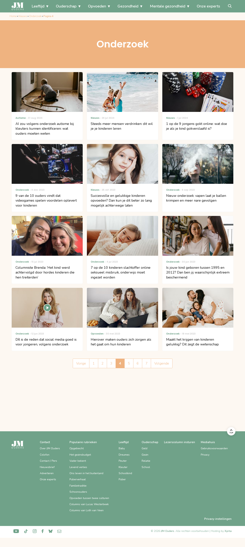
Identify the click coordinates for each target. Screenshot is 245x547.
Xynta (228, 531)
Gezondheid (128, 6)
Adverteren (47, 473)
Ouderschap (66, 6)
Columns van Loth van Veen (86, 510)
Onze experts (208, 6)
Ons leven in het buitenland (86, 473)
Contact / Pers (48, 461)
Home (13, 16)
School (146, 467)
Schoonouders (78, 492)
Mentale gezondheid (167, 6)
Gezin (145, 455)
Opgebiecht (76, 448)
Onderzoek (35, 16)
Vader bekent (77, 461)
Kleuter (123, 467)
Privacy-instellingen (218, 519)
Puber (122, 479)
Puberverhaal (77, 479)
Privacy (205, 455)
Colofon (44, 455)
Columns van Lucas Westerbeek (89, 504)
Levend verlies (78, 467)
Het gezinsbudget (80, 455)
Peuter (123, 461)
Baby (122, 448)
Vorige (81, 363)
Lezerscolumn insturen (179, 442)
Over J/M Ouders (50, 448)
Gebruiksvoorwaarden (214, 448)
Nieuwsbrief (47, 467)
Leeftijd (38, 6)
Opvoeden (97, 6)
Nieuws (23, 16)
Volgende (161, 363)
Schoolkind (125, 473)
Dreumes (124, 455)
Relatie (146, 461)
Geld (144, 448)
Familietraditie (78, 486)
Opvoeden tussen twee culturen (89, 498)
